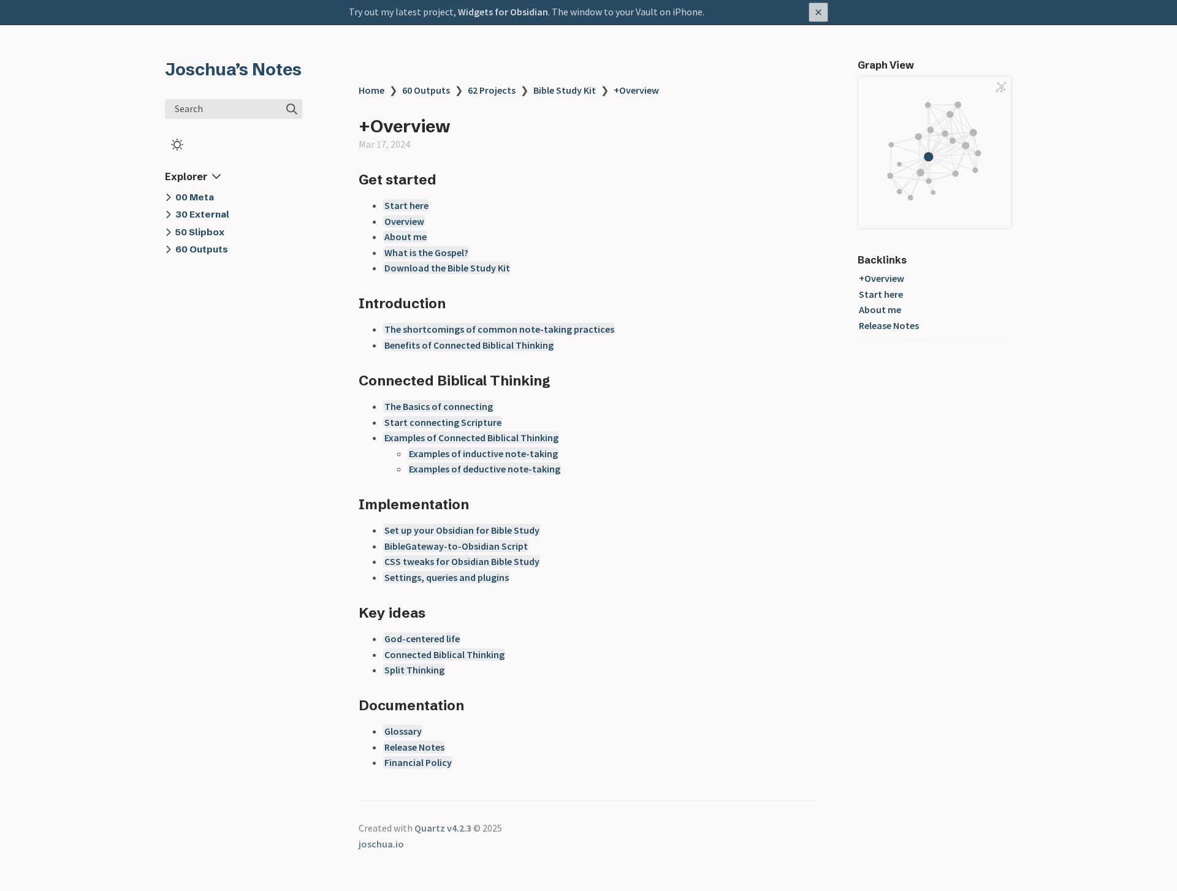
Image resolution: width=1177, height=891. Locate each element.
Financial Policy (418, 762)
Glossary (403, 731)
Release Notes (414, 747)
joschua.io (381, 844)
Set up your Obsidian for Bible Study (461, 530)
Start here (406, 205)
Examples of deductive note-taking (484, 469)
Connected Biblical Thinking (444, 654)
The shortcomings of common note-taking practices (499, 329)
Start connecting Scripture (442, 422)
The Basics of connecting (438, 406)
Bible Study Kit (564, 90)
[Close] (818, 12)
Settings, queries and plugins (446, 577)
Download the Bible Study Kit (447, 268)
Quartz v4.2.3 (442, 828)
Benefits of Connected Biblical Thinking (469, 345)
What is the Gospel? (426, 252)
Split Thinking (414, 670)
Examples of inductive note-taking (483, 453)
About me (405, 236)
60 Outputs (426, 90)
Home (371, 90)
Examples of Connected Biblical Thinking (471, 437)
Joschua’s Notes (233, 69)
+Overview (636, 90)
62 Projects (492, 90)
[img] (291, 109)
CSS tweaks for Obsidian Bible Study (461, 561)
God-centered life (422, 638)
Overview (404, 221)
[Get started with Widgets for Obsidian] (588, 12)
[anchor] (447, 179)
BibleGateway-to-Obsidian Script (456, 546)
